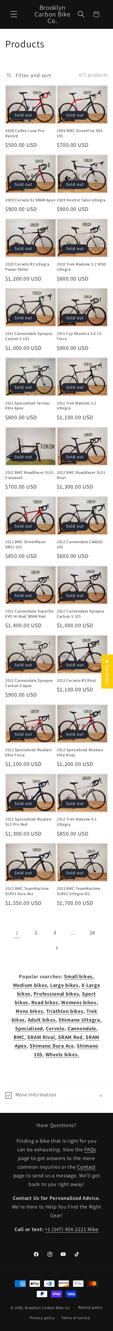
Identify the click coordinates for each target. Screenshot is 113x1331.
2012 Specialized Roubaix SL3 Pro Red (28, 822)
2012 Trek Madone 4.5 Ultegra (77, 822)
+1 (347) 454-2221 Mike (72, 1229)
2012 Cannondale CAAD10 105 (80, 544)
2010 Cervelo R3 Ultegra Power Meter (27, 267)
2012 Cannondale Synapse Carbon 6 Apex (29, 683)
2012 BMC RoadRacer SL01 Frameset (29, 475)
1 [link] (17, 932)
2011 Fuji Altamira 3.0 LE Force (79, 336)
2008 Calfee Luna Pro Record (24, 133)
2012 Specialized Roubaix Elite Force (28, 752)
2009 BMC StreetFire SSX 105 (80, 133)
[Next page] (56, 948)
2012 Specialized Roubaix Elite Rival (80, 752)
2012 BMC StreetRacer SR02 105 (25, 544)
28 (92, 932)
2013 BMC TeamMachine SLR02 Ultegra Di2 (79, 891)
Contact (86, 1166)
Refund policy (90, 1307)
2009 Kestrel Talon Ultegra (81, 200)
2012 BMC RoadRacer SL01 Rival (81, 475)
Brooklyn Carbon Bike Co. (48, 1307)
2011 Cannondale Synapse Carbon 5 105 (29, 336)
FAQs (90, 1149)
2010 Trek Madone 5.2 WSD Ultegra (81, 267)
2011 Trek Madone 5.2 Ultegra (76, 406)
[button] (14, 14)
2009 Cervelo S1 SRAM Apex (30, 200)
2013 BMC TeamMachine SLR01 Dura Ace (27, 891)
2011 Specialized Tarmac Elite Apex (27, 406)
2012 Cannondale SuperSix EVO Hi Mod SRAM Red (29, 614)
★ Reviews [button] (107, 671)
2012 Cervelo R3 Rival (76, 680)
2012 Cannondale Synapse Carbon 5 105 (81, 614)
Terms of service (75, 1317)
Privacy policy (42, 1317)
